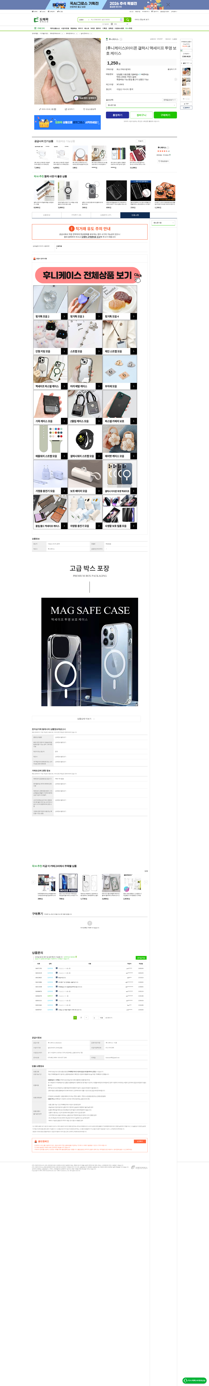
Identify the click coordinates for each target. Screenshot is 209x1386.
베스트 (86, 28)
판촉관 (110, 28)
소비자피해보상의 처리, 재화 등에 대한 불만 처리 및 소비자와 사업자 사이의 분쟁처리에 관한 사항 (42, 803)
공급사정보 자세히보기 (168, 147)
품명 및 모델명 (37, 737)
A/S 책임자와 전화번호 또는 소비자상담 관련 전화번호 (42, 763)
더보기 (140, 141)
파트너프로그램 (47, 109)
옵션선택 (109, 100)
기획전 (104, 28)
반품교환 (135, 215)
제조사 (35, 549)
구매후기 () (76, 215)
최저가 (80, 28)
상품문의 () (105, 215)
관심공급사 (164, 161)
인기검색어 (105, 24)
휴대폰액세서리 (55, 33)
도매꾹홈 (35, 33)
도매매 (35, 11)
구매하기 (165, 115)
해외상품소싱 (55, 28)
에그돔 (61, 11)
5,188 (174, 39)
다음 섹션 (191, 63)
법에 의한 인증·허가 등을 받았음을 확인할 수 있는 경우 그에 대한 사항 (42, 744)
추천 (128, 28)
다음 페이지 (189, 99)
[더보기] (187, 63)
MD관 (93, 28)
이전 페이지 (187, 99)
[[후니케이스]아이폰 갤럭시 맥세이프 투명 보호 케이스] (67, 71)
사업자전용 (65, 28)
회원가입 (138, 11)
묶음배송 (74, 28)
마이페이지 (145, 11)
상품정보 (46, 215)
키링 (115, 24)
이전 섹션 (181, 63)
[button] (146, 882)
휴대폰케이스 (70, 33)
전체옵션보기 (169, 100)
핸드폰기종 (112, 105)
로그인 (132, 11)
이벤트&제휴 (119, 28)
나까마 (43, 11)
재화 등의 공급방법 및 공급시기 (42, 779)
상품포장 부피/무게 (96, 549)
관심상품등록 (91, 109)
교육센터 (52, 11)
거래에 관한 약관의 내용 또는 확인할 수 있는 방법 (42, 812)
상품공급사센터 (164, 11)
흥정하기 (171, 69)
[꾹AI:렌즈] (121, 19)
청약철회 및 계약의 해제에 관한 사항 (42, 785)
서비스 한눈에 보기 (142, 19)
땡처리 (98, 28)
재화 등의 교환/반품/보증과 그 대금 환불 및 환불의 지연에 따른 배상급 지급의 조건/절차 (42, 793)
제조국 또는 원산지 (39, 751)
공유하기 (187, 108)
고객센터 (173, 11)
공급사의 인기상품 (43, 141)
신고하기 (140, 1141)
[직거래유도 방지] (90, 232)
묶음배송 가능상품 (65, 141)
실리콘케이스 (85, 33)
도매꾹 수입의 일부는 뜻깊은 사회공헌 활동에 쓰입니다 (141, 121)
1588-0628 (186, 56)
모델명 (93, 544)
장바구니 (156, 11)
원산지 (35, 544)
